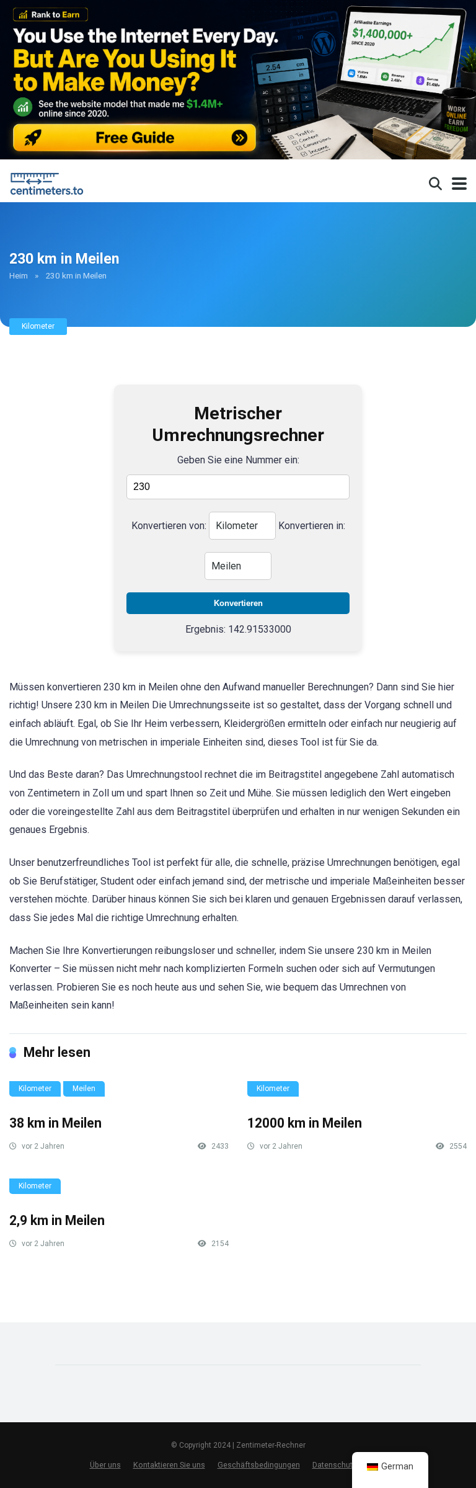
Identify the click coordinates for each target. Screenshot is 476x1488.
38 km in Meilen (55, 1123)
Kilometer (38, 326)
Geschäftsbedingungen (259, 1464)
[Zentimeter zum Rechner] (49, 182)
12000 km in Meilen (304, 1123)
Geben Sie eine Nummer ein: (238, 460)
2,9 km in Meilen (57, 1220)
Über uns (105, 1464)
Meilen (84, 1088)
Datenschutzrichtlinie (349, 1464)
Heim (18, 275)
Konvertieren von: (168, 526)
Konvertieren (238, 603)
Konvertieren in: (311, 526)
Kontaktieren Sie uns (169, 1464)
